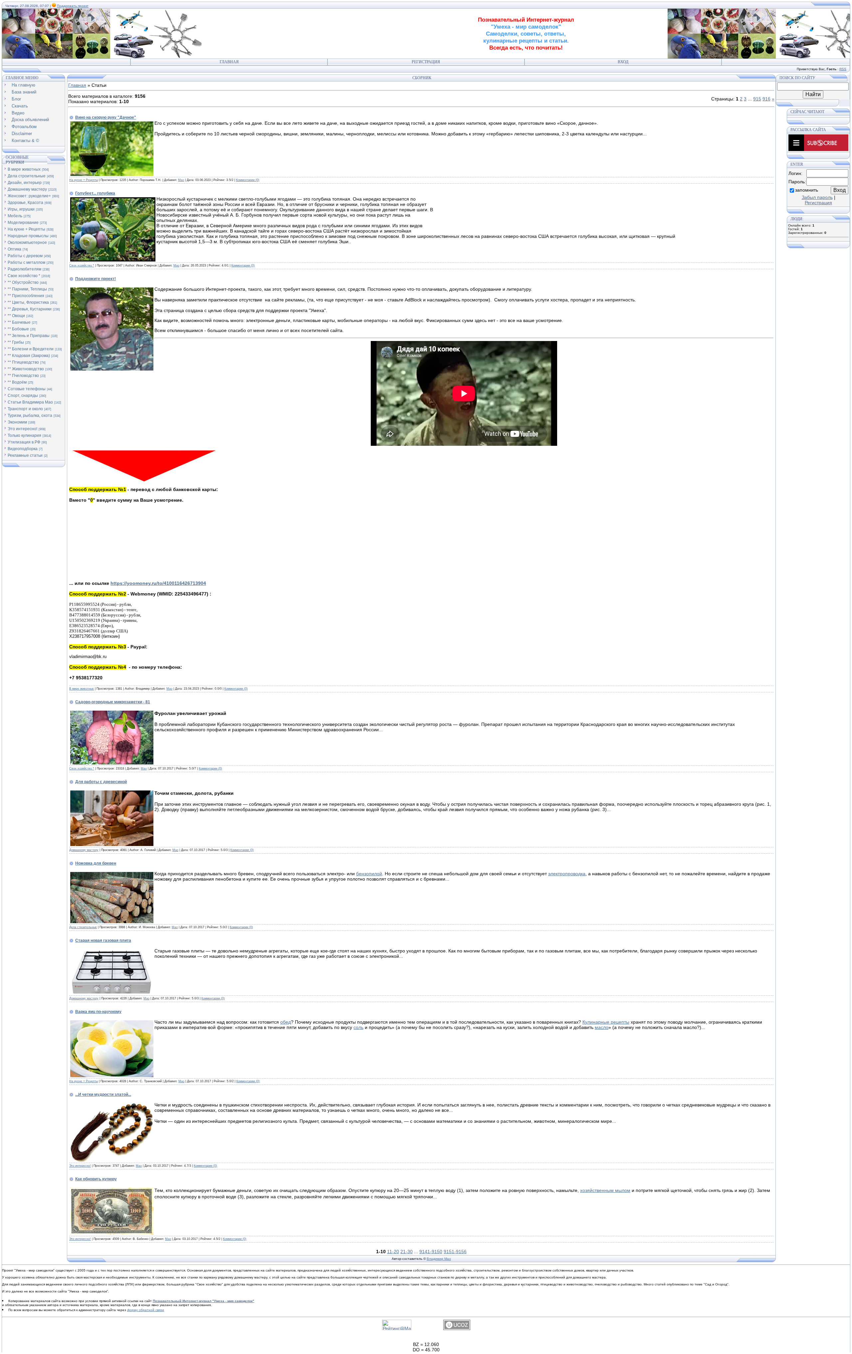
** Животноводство (26, 369)
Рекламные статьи (25, 455)
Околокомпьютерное (27, 242)
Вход (623, 62)
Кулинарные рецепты (605, 1022)
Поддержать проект (73, 6)
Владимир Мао (439, 1259)
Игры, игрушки (21, 209)
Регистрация (426, 62)
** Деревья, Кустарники (30, 309)
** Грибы (16, 342)
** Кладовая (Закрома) (29, 355)
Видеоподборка (23, 448)
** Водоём (17, 382)
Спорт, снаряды (23, 395)
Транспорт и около (25, 409)
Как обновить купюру (96, 1179)
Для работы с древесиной (101, 781)
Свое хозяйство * (24, 275)
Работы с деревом (25, 256)
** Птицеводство (23, 362)
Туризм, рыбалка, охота (30, 415)
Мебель (15, 216)
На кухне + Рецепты (26, 229)
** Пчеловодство (23, 375)
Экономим (17, 422)
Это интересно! (22, 428)
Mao (181, 180)
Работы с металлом (26, 262)
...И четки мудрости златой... (103, 1094)
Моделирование (23, 222)
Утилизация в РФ (24, 442)
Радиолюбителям (24, 269)
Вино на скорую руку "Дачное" (105, 117)
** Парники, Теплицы (27, 289)
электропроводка (566, 873)
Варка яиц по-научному (98, 1011)
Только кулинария (24, 435)
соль (358, 1027)
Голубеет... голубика (95, 193)
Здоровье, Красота (25, 202)
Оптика (14, 249)
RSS (842, 69)
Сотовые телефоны (27, 389)
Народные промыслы (28, 236)
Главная (229, 62)
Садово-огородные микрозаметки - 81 (112, 702)
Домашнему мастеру (27, 189)
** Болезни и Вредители (31, 349)
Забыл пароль (817, 197)
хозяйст (588, 1190)
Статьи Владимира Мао (30, 402)
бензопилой (369, 873)
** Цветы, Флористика (28, 302)
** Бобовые (18, 329)
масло (601, 1027)
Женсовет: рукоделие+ (29, 196)
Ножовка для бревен (95, 863)
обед (285, 1022)
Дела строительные (27, 176)
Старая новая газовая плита (103, 940)
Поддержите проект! (95, 278)
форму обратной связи (145, 1310)
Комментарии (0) (247, 180)
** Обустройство (23, 282)
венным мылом (613, 1190)
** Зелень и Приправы (29, 335)
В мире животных (24, 169)
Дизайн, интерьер (25, 182)
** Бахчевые (19, 322)
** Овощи (16, 315)
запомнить (806, 190)
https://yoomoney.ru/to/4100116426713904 (158, 583)
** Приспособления (26, 295)
